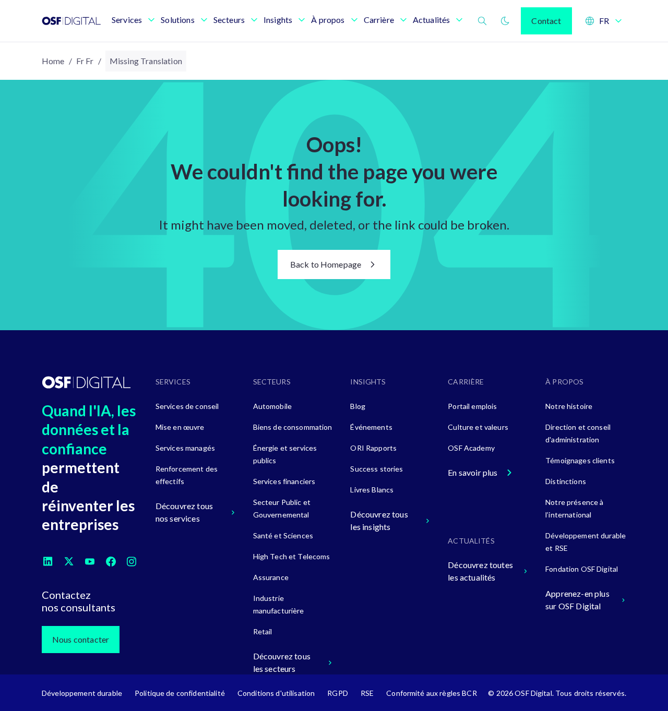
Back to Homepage (326, 264)
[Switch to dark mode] (505, 21)
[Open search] (482, 21)
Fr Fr (85, 61)
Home (53, 61)
